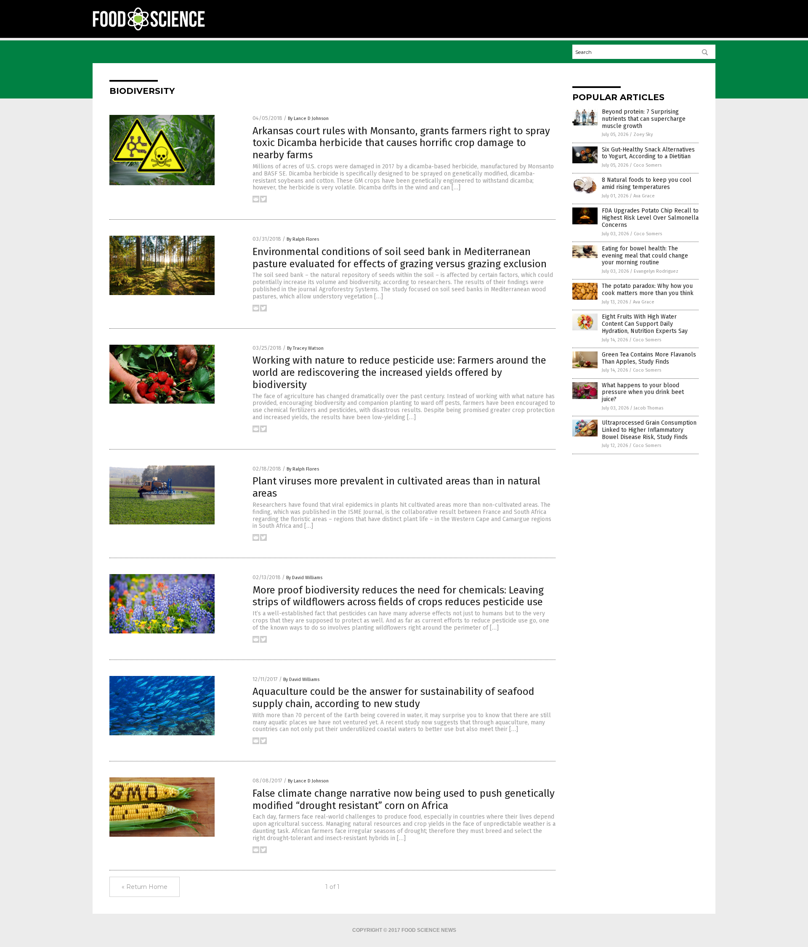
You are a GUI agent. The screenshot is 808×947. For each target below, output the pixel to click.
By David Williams (304, 577)
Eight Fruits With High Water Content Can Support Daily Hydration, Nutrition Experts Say (645, 324)
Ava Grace (644, 196)
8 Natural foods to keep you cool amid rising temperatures (646, 183)
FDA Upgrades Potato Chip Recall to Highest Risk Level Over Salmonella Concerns (650, 218)
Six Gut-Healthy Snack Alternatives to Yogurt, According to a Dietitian (648, 153)
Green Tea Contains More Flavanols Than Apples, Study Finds (649, 358)
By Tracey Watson (305, 348)
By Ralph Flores (303, 239)
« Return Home (144, 887)
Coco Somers (647, 165)
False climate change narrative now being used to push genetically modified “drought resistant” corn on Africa (403, 799)
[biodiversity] (149, 30)
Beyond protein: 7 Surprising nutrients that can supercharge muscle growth (644, 119)
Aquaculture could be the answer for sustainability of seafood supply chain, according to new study (393, 698)
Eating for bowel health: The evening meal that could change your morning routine (645, 255)
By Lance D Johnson (308, 118)
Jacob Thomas (648, 408)
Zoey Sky (643, 134)
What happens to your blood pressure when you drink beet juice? (643, 392)
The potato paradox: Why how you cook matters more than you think (648, 289)
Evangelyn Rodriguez (656, 271)
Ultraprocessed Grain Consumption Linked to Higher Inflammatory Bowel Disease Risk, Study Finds (649, 430)
